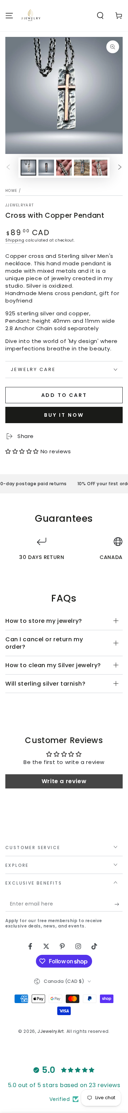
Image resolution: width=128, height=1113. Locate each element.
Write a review (64, 781)
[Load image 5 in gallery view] (99, 168)
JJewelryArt (19, 205)
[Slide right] (120, 168)
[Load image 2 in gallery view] (46, 168)
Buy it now (64, 415)
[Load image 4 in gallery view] (82, 168)
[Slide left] (8, 168)
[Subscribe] (118, 904)
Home (11, 190)
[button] (100, 16)
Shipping (15, 240)
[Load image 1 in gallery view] (28, 168)
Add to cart (64, 395)
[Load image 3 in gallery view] (64, 168)
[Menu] (9, 16)
